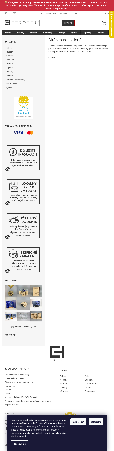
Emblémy (9, 59)
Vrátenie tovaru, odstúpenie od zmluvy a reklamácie (26, 401)
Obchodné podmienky (13, 378)
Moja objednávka (10, 404)
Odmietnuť (77, 422)
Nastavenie (18, 444)
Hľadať (67, 23)
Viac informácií (17, 436)
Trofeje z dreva (90, 383)
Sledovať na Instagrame (24, 326)
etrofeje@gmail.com (87, 48)
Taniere (8, 75)
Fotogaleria (8, 386)
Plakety (8, 51)
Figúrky (8, 67)
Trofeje (8, 63)
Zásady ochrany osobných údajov (18, 382)
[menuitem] (6, 32)
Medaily (8, 55)
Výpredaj (9, 87)
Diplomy (8, 71)
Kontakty (7, 389)
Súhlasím (95, 422)
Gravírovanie (10, 83)
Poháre (8, 47)
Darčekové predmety (14, 79)
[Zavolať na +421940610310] (7, 13)
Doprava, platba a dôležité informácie (20, 397)
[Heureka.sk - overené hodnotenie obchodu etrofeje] (22, 107)
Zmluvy (6, 393)
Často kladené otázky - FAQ (53, 13)
